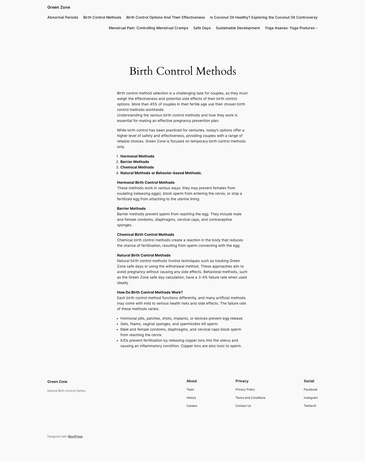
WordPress (75, 436)
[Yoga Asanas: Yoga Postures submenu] (317, 28)
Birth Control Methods (102, 17)
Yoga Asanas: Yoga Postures (290, 28)
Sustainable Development (238, 28)
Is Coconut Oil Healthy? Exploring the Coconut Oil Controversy (264, 17)
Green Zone (58, 7)
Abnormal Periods (62, 17)
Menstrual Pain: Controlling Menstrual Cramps (148, 28)
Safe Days (202, 28)
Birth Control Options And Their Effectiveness (165, 17)
